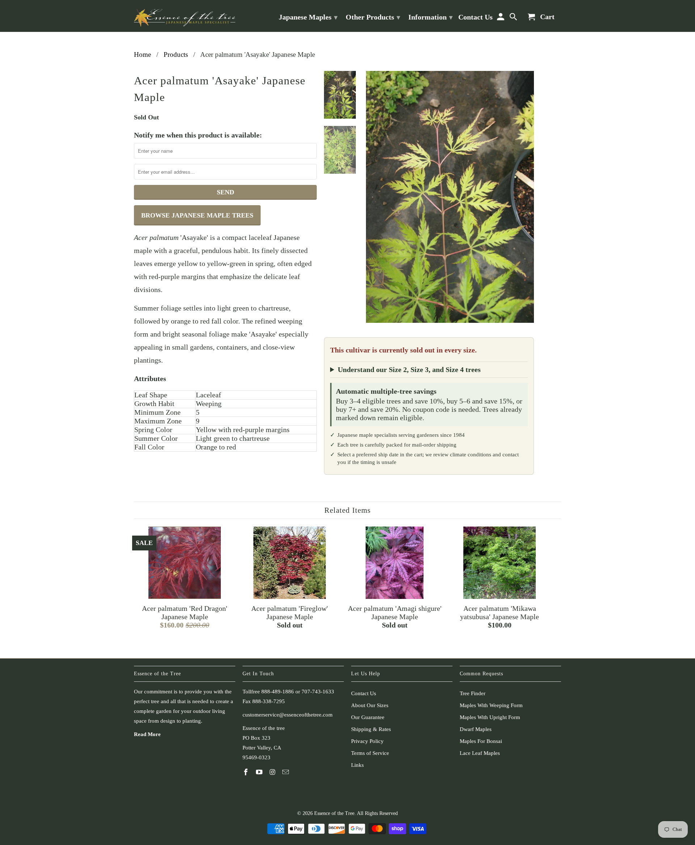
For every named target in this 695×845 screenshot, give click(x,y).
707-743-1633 (318, 691)
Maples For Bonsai (481, 741)
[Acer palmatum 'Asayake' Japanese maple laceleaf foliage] (450, 197)
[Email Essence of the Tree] (286, 772)
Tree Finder (472, 693)
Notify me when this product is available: (198, 135)
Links (357, 765)
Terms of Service (370, 753)
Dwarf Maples (476, 729)
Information (430, 17)
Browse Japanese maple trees (197, 215)
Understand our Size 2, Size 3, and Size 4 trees (409, 369)
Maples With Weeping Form (491, 705)
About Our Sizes (369, 705)
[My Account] (501, 18)
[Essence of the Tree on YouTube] (260, 772)
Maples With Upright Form (490, 717)
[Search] (514, 18)
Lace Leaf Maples (480, 753)
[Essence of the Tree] (184, 15)
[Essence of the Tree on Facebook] (246, 772)
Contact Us (363, 693)
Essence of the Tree (334, 813)
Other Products (373, 17)
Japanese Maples (308, 17)
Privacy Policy (367, 741)
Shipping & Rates (371, 729)
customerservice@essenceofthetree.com (288, 715)
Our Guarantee (367, 717)
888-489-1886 (277, 691)
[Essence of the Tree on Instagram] (273, 772)
